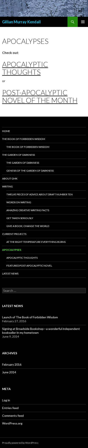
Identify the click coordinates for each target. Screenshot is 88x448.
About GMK (10, 178)
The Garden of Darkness (18, 154)
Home (6, 131)
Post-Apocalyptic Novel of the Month (40, 96)
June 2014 (9, 372)
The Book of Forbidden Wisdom (23, 139)
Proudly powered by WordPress (20, 442)
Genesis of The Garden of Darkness (30, 170)
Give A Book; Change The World (27, 226)
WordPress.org (12, 423)
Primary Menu (83, 22)
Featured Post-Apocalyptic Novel (29, 265)
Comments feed (13, 415)
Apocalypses (11, 249)
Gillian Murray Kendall (21, 21)
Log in (6, 400)
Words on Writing (18, 202)
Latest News (10, 273)
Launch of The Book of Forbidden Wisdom (30, 317)
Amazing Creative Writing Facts (27, 210)
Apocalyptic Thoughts (25, 68)
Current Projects (14, 234)
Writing (7, 186)
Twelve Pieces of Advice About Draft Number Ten (39, 194)
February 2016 (11, 364)
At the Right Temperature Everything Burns (36, 241)
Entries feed (10, 408)
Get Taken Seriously (19, 218)
